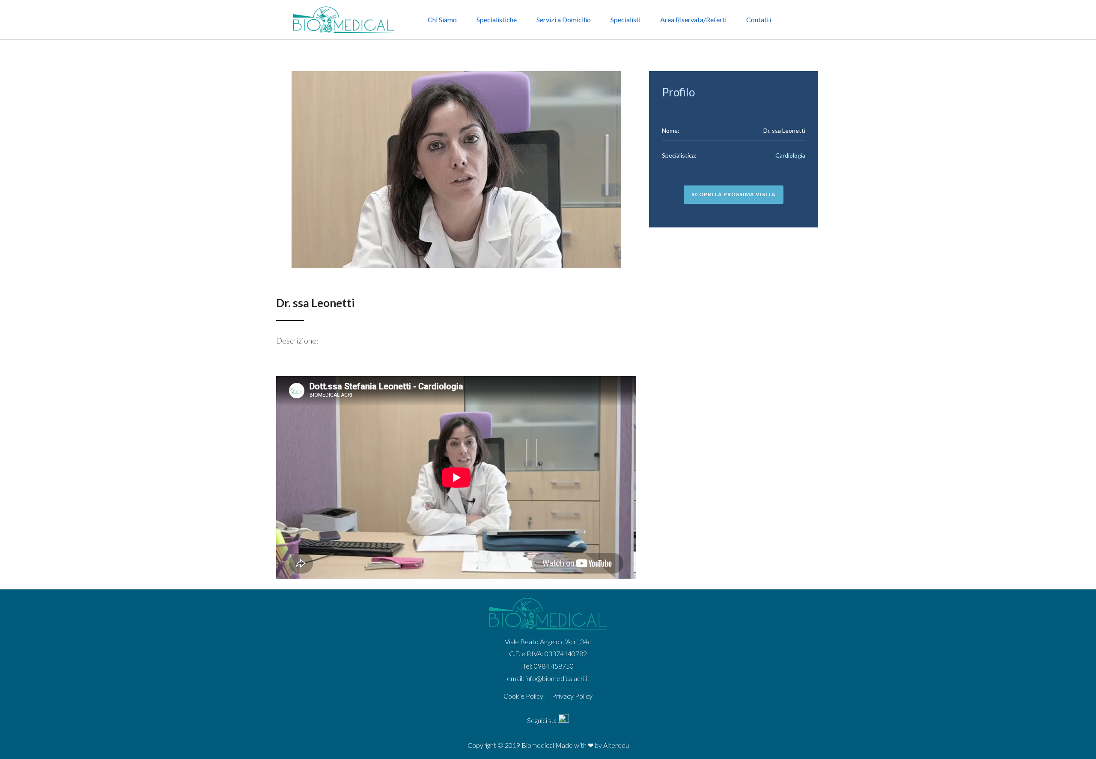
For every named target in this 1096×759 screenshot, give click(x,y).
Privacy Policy (572, 696)
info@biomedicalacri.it (557, 678)
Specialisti (625, 19)
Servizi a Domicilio (563, 19)
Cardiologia (790, 155)
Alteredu (616, 745)
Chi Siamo (442, 19)
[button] (733, 194)
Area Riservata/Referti (693, 19)
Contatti (758, 19)
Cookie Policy (523, 696)
